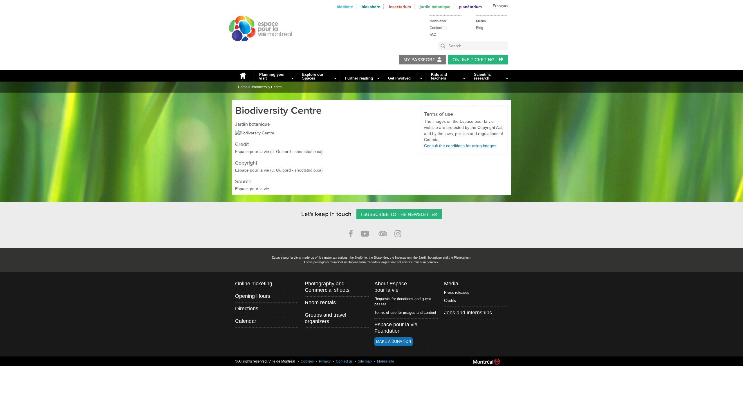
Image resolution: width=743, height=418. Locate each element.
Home (242, 76)
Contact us (438, 28)
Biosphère (371, 6)
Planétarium (470, 6)
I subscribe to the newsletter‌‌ (399, 214)
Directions (246, 308)
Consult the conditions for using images (460, 145)
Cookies (307, 361)
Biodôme (345, 6)
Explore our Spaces (312, 76)
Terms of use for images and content (405, 312)
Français (500, 6)
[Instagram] (399, 232)
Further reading (359, 78)
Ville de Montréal (486, 362)
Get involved (399, 78)
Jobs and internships (468, 313)
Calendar (245, 321)
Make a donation (393, 341)
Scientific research (482, 76)
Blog (479, 28)
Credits (450, 300)
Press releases (456, 292)
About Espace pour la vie (390, 287)
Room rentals (320, 302)
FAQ (433, 35)
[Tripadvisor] (383, 231)
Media (481, 21)
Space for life (258, 46)
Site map (365, 361)
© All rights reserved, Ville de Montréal (265, 361)
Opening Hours (252, 296)
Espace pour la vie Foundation (395, 328)
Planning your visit (272, 76)
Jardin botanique (435, 6)
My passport (419, 60)
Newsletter (438, 21)
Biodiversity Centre (267, 87)
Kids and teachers (439, 76)
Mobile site (385, 361)
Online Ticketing (474, 60)
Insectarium (400, 6)
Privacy (325, 361)
